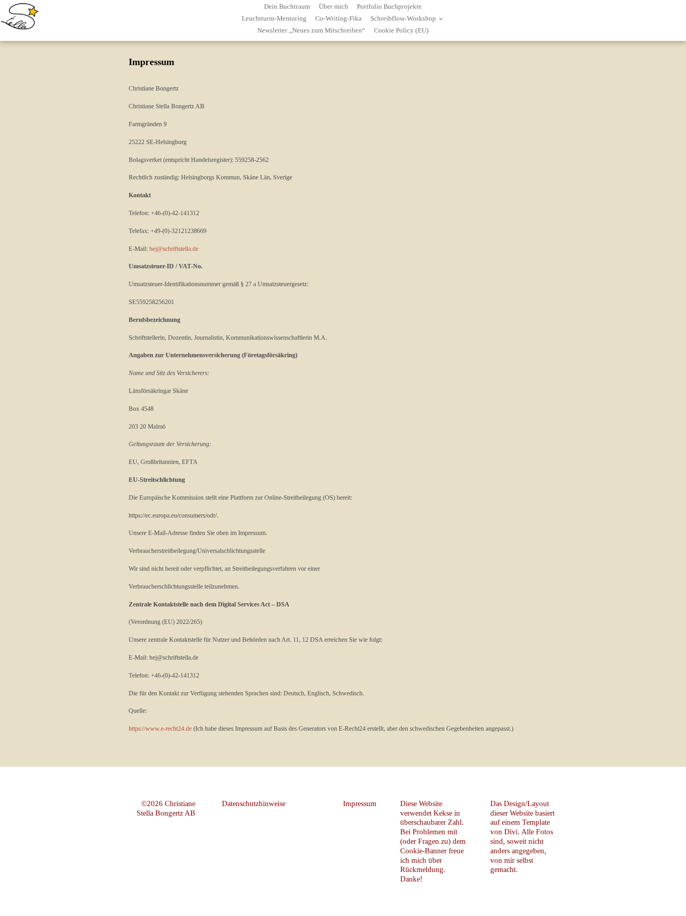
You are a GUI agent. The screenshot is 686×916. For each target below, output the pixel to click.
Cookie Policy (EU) (401, 31)
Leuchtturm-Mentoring (274, 19)
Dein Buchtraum (287, 7)
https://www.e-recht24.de (160, 728)
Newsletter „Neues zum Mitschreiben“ (311, 31)
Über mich (333, 7)
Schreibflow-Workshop (403, 19)
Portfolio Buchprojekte (389, 7)
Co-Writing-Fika (338, 19)
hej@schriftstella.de (173, 248)
